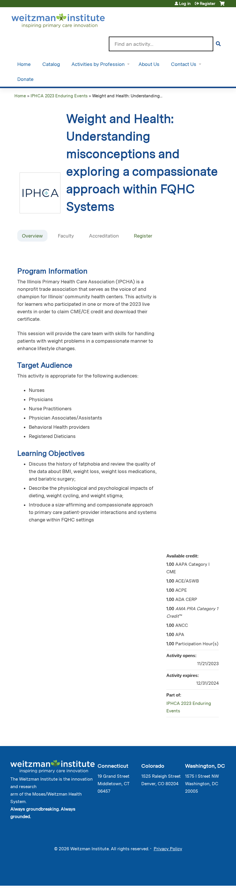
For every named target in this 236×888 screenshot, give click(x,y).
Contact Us (183, 64)
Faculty (66, 236)
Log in (185, 3)
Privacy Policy (168, 848)
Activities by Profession (98, 64)
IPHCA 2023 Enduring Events (59, 95)
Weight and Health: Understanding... (127, 95)
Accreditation (104, 236)
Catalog (51, 64)
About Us (148, 64)
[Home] (66, 19)
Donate (25, 79)
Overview (32, 236)
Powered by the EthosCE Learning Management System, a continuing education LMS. (206, 876)
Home (24, 64)
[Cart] (222, 5)
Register (207, 3)
